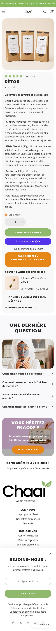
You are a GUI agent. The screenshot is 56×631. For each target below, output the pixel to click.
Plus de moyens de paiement (28, 248)
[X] (20, 623)
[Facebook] (13, 623)
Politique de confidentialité (25, 607)
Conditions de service (21, 611)
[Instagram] (28, 623)
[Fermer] (50, 553)
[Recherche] (45, 11)
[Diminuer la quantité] (8, 222)
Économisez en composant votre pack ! (28, 260)
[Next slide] (53, 3)
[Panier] (51, 11)
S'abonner (28, 593)
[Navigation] (4, 11)
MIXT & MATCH (28, 449)
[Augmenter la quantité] (22, 222)
